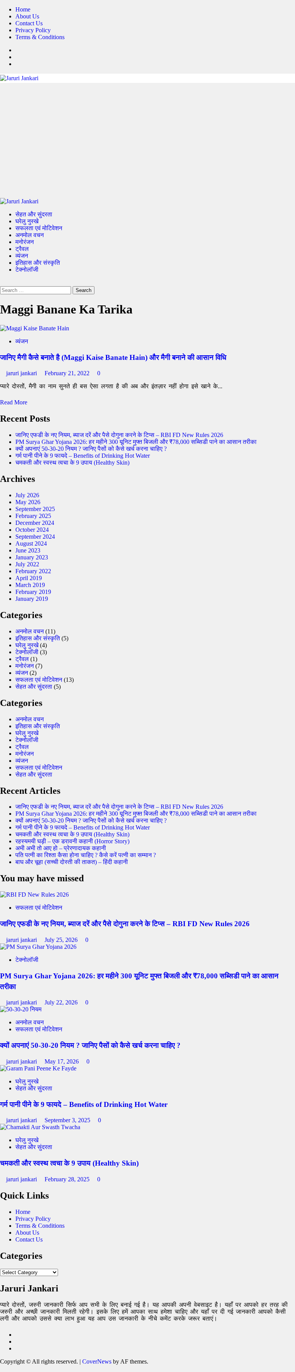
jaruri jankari (22, 373)
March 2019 (30, 585)
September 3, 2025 (68, 1120)
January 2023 (31, 557)
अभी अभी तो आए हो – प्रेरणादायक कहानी (60, 848)
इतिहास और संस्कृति (37, 262)
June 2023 (27, 550)
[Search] (2, 282)
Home (22, 9)
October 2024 (32, 529)
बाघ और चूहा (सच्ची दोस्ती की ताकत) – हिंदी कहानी (71, 862)
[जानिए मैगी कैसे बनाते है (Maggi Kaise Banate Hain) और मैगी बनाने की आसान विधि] (34, 328)
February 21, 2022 (68, 373)
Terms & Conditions (40, 37)
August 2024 (31, 543)
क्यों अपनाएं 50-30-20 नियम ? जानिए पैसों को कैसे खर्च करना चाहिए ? (91, 448)
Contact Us (29, 23)
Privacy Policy (33, 30)
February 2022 (33, 571)
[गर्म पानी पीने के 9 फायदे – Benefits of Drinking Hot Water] (38, 1068)
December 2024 (34, 522)
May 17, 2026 (62, 1061)
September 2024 (35, 536)
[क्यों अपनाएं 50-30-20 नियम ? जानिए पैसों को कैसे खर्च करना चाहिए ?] (20, 1009)
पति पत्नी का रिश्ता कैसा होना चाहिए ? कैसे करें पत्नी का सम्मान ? (85, 855)
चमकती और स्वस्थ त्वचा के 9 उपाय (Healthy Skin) (72, 462)
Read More (13, 402)
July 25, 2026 (62, 940)
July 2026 (27, 495)
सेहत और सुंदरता (33, 214)
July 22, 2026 (62, 1002)
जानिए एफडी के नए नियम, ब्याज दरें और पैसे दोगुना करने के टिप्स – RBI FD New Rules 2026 (119, 435)
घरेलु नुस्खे (26, 221)
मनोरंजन (24, 242)
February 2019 (33, 592)
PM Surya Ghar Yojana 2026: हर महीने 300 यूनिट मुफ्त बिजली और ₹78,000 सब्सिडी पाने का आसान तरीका (136, 442)
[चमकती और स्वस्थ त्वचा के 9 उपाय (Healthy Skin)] (40, 1127)
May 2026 (27, 502)
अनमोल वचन (29, 235)
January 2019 (31, 598)
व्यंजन (21, 255)
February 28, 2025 (68, 1179)
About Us (27, 16)
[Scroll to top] (2, 1368)
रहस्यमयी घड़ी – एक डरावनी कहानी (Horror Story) (72, 841)
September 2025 (35, 509)
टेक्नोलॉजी (26, 269)
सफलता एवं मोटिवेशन (38, 228)
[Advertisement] (147, 140)
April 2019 (28, 578)
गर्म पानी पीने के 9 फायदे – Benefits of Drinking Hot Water (82, 455)
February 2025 (33, 516)
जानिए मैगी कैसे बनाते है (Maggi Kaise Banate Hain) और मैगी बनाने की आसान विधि (113, 357)
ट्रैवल (22, 249)
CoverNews (96, 1361)
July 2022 (27, 564)
